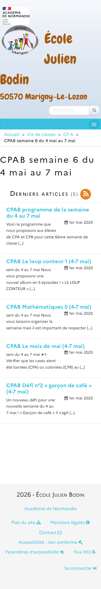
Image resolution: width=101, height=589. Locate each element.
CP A (68, 134)
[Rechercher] (94, 110)
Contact (48, 532)
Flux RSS (83, 552)
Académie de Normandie (50, 509)
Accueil (11, 134)
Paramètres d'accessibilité (32, 552)
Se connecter (78, 568)
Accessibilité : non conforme (48, 542)
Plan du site (23, 522)
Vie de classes (41, 134)
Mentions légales (68, 522)
